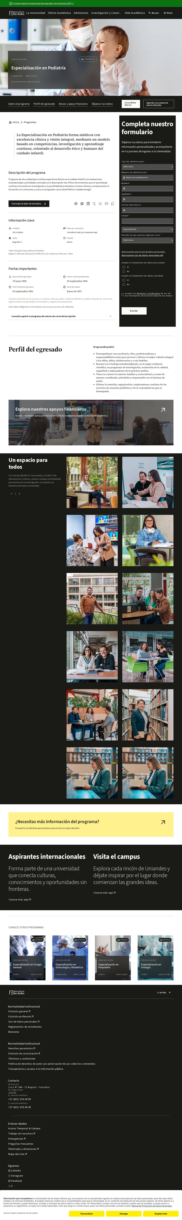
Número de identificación (134, 172)
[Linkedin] (88, 204)
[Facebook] (76, 204)
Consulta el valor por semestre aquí (82, 232)
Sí (128, 267)
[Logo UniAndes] (17, 13)
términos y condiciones (148, 293)
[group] (28, 957)
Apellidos (126, 194)
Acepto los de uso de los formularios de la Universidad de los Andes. (148, 294)
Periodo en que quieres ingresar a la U (141, 235)
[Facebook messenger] (82, 204)
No (128, 271)
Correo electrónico (131, 205)
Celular (125, 216)
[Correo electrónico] (106, 204)
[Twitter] (94, 204)
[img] (17, 13)
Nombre (125, 183)
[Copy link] (112, 204)
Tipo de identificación (133, 162)
